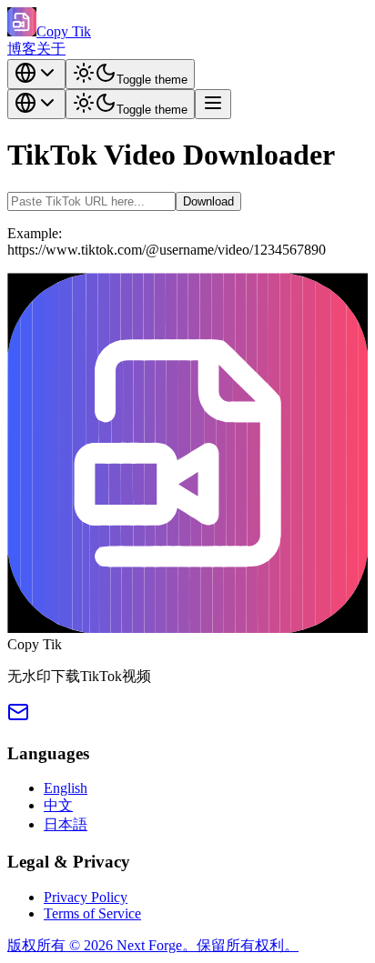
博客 (21, 48)
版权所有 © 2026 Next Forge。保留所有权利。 (153, 945)
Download (208, 201)
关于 (51, 48)
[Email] (18, 718)
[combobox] (36, 74)
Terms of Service (92, 913)
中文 (58, 805)
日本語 (65, 824)
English (65, 788)
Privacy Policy (85, 897)
